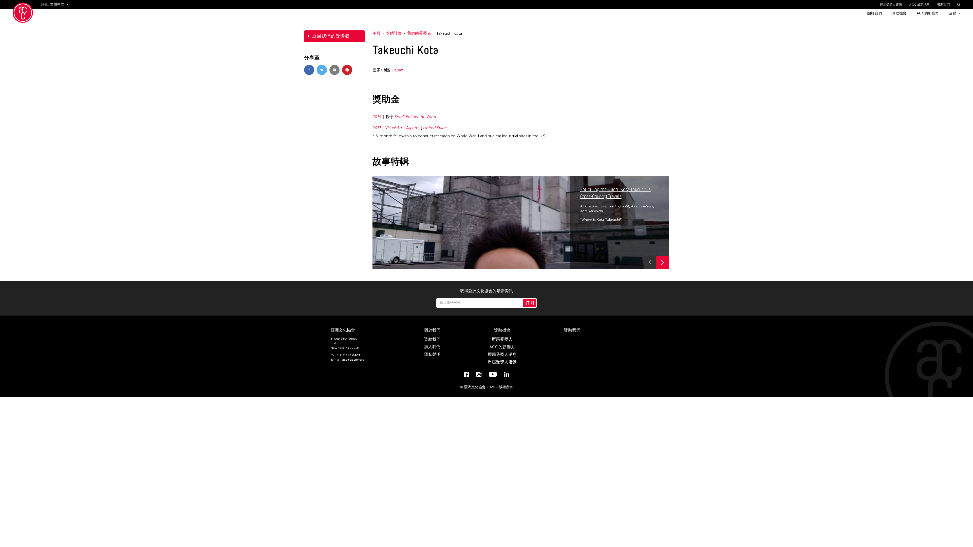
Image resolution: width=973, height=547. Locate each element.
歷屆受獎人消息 (502, 354)
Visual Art (393, 127)
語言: (45, 4)
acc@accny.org (353, 359)
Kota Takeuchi (591, 211)
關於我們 (874, 13)
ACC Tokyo (589, 206)
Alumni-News (642, 206)
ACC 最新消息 (919, 4)
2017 (376, 127)
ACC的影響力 (928, 13)
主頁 (376, 33)
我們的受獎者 (419, 33)
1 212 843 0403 (348, 355)
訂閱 (530, 303)
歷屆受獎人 (502, 339)
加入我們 (432, 346)
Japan (397, 70)
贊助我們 (943, 4)
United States (435, 127)
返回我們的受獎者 (331, 36)
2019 (377, 116)
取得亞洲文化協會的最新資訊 (486, 291)
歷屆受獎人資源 (891, 4)
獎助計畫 (394, 33)
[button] (650, 262)
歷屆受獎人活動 (502, 362)
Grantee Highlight (615, 206)
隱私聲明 (432, 354)
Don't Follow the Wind (415, 116)
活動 (952, 13)
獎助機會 (899, 13)
